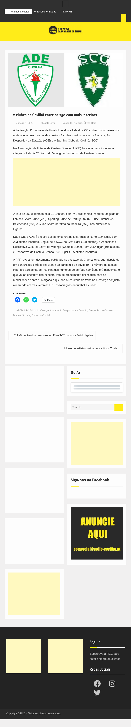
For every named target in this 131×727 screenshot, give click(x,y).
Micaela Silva (48, 123)
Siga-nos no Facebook (90, 479)
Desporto (67, 123)
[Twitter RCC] (20, 18)
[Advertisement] (67, 182)
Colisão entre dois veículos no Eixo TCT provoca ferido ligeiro (53, 335)
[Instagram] (13, 18)
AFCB (19, 310)
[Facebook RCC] (7, 18)
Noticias (78, 123)
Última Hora (90, 123)
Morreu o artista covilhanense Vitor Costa (90, 348)
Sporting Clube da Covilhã (36, 315)
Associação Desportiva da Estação (68, 310)
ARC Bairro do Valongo (36, 310)
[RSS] (26, 18)
